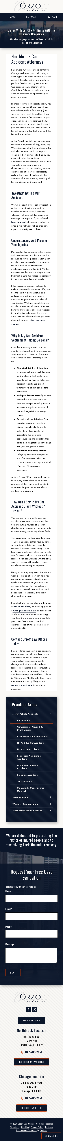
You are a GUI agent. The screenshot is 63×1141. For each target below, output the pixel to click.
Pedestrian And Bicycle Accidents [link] (29, 757)
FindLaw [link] (43, 1130)
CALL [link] (54, 17)
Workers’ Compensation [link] (25, 804)
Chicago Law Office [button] (31, 1107)
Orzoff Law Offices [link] (26, 1123)
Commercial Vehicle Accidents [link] (32, 736)
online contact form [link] (21, 685)
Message (9, 944)
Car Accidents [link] (24, 720)
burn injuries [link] (18, 222)
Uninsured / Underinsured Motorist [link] (30, 789)
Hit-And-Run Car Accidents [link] (30, 742)
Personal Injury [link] (20, 797)
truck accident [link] (21, 606)
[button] (10, 16)
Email (8, 909)
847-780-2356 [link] (34, 1052)
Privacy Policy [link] (37, 1127)
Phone (8, 926)
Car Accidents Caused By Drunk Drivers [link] (30, 728)
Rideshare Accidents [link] (27, 774)
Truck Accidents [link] (25, 781)
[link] (31, 6)
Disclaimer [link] (14, 1127)
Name (8, 891)
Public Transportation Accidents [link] (28, 767)
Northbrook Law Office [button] (31, 1061)
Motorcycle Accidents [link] (28, 749)
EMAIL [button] (33, 17)
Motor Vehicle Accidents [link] (25, 713)
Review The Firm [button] (31, 1020)
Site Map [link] (25, 1127)
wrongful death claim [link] (24, 610)
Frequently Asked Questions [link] (27, 810)
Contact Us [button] (51, 1136)
